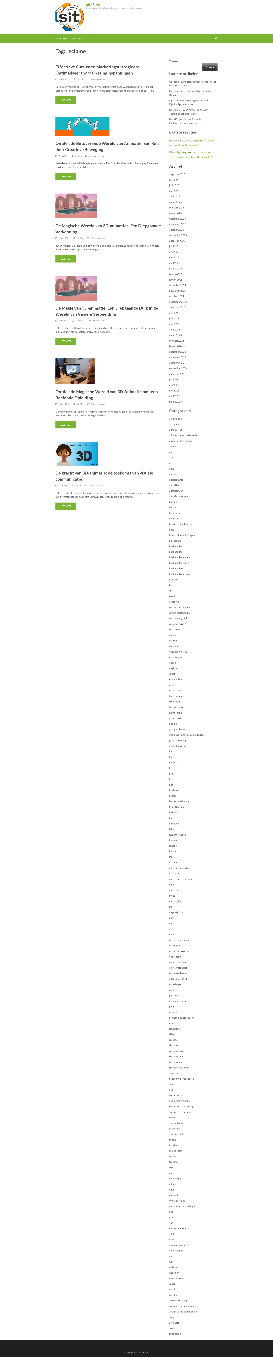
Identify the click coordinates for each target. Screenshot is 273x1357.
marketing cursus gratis (181, 879)
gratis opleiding (177, 740)
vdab (171, 1233)
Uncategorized (177, 1200)
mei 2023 (174, 390)
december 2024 (177, 285)
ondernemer (175, 956)
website (173, 1267)
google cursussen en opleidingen (186, 734)
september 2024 (178, 301)
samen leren (175, 1073)
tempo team (175, 1150)
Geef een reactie (98, 79)
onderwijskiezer (177, 962)
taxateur (174, 1145)
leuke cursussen (177, 834)
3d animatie (175, 418)
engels (172, 662)
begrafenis (175, 518)
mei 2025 (174, 257)
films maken (175, 695)
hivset (172, 757)
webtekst (174, 1272)
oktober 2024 (176, 296)
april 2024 (174, 329)
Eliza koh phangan (179, 152)
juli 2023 (173, 379)
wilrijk (172, 1283)
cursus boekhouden (179, 607)
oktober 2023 (176, 362)
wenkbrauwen (176, 1278)
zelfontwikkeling (178, 1300)
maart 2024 (175, 335)
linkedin (173, 845)
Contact (77, 38)
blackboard (175, 540)
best (171, 529)
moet (172, 895)
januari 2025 (176, 279)
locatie (172, 851)
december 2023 (177, 351)
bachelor (173, 501)
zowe (172, 1328)
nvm (171, 934)
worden (173, 1294)
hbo (171, 751)
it (170, 779)
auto (171, 468)
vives (172, 1239)
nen (171, 917)
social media (175, 1095)
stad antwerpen (177, 1123)
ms (170, 906)
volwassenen (176, 1250)
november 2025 (177, 224)
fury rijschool (176, 707)
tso (171, 1167)
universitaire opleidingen (182, 1206)
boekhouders (176, 568)
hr (170, 768)
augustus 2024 (177, 307)
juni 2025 (174, 251)
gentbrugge (175, 712)
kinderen (174, 790)
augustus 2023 (177, 373)
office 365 (174, 945)
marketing (174, 873)
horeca (173, 762)
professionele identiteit (181, 1017)
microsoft (174, 890)
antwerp (173, 446)
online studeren (177, 973)
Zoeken (173, 61)
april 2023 (174, 396)
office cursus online (179, 951)
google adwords (178, 729)
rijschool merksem (179, 1067)
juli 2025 (173, 246)
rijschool (173, 1039)
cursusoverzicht (177, 623)
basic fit (173, 507)
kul (170, 818)
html (171, 773)
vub (171, 1256)
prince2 (173, 1012)
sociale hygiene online (180, 1111)
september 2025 (178, 235)
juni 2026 (174, 185)
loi (170, 856)
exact (172, 673)
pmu (171, 1006)
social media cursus (179, 1100)
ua (170, 1172)
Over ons (60, 38)
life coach (174, 840)
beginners (174, 512)
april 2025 (174, 263)
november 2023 (177, 357)
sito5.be (93, 5)
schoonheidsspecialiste (181, 1078)
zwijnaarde (175, 1333)
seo (171, 1089)
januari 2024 (176, 346)
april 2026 (174, 196)
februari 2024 (176, 340)
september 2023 (178, 368)
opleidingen (175, 984)
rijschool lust (176, 1062)
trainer (173, 1156)
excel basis (174, 690)
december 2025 (177, 218)
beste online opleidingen (182, 535)
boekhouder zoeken (179, 562)
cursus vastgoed (178, 618)
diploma (173, 646)
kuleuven (174, 823)
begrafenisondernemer (181, 524)
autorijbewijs (176, 479)
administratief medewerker (183, 435)
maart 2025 (175, 268)
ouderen (173, 989)
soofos (173, 1117)
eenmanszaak (176, 657)
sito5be (80, 79)
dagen (172, 634)
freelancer (174, 701)
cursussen (174, 629)
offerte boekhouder (180, 940)
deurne (173, 640)
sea (171, 1084)
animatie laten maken (180, 440)
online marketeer (178, 967)
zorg (171, 1317)
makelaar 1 (175, 862)
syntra (172, 1139)
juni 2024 (174, 318)
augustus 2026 (177, 174)
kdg (171, 784)
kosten (172, 795)
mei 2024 (174, 324)
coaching (174, 601)
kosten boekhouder (179, 801)
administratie (176, 429)
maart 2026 (175, 201)
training (173, 1161)
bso (171, 585)
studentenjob (176, 1134)
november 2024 (177, 290)
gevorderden (176, 718)
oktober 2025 (176, 229)
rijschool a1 (175, 1045)
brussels (173, 579)
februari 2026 (176, 207)
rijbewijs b (174, 1028)
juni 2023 (174, 385)
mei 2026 (174, 190)
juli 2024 (173, 312)
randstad (174, 1023)
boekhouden (175, 546)
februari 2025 (176, 274)
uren (171, 1217)
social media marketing (181, 1106)
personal (173, 995)
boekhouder (175, 551)
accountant (175, 424)
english (173, 668)
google (173, 723)
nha (171, 923)
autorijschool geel (178, 496)
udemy (172, 1184)
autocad (173, 474)
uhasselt (173, 1195)
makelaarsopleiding (179, 867)
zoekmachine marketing (182, 1306)
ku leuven (174, 812)
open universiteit (178, 978)
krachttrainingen (178, 806)
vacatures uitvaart (179, 1228)
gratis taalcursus (178, 745)
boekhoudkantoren (179, 573)
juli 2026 (173, 179)
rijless (172, 1034)
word (172, 1289)
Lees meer (66, 100)
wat (171, 1261)
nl (170, 928)
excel (171, 684)
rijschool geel (176, 1056)
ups (171, 1211)
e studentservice (178, 651)
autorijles (174, 485)
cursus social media (179, 612)
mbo (171, 884)
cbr (171, 590)
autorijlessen (176, 490)
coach (172, 596)
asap (171, 457)
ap (170, 451)
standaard (174, 1128)
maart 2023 (175, 401)
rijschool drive (176, 1050)
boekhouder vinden (179, 557)
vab (171, 1222)
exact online (175, 679)
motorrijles (175, 901)
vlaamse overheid (178, 1245)
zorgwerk (174, 1322)
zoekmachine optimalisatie (183, 1311)
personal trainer (177, 1001)
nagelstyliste (176, 912)
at (170, 463)
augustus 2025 (177, 240)
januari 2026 (176, 213)
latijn (171, 829)
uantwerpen (175, 1178)
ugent (172, 1189)
